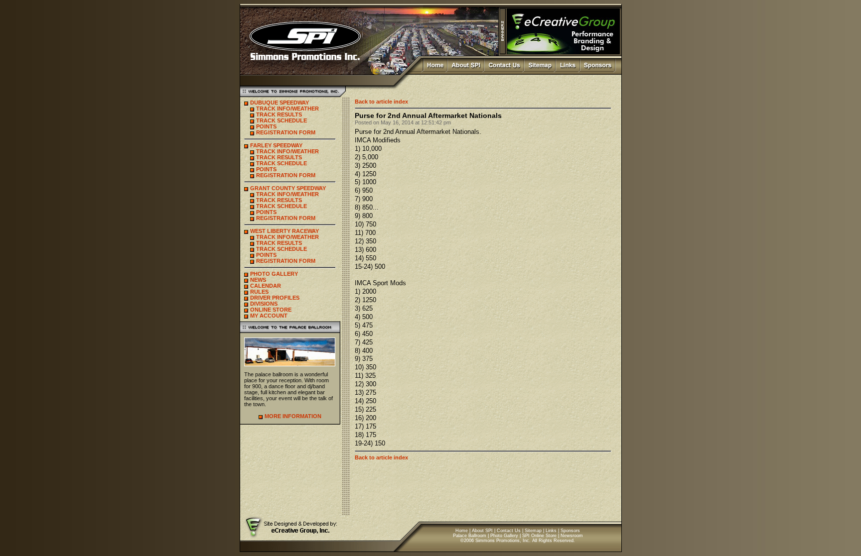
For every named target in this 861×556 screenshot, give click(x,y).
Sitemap (533, 530)
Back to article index (381, 102)
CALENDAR (265, 286)
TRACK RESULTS (279, 114)
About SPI (482, 530)
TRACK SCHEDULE (281, 120)
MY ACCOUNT (268, 316)
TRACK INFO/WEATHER (287, 108)
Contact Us (509, 530)
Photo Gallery (504, 535)
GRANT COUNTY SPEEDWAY (288, 188)
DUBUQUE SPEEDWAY (279, 103)
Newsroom (572, 535)
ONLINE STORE (270, 310)
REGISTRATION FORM (285, 132)
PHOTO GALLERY (274, 274)
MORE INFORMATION (293, 416)
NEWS (258, 280)
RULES (259, 292)
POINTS (266, 126)
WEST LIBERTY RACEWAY (284, 231)
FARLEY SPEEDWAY (276, 145)
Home (461, 530)
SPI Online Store (539, 535)
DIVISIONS (264, 304)
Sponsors (570, 530)
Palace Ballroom (469, 535)
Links (551, 530)
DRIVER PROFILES (274, 298)
